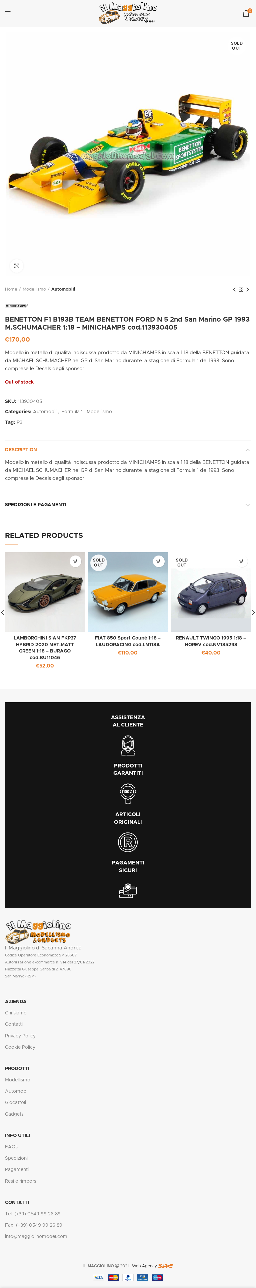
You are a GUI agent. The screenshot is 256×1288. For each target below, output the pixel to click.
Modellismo (34, 289)
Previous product (234, 289)
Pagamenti (17, 1169)
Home (11, 289)
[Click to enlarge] (16, 266)
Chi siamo (16, 1013)
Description (21, 450)
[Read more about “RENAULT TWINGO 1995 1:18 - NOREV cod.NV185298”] (242, 561)
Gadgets (14, 1114)
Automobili (63, 289)
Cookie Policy (20, 1047)
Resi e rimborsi (21, 1181)
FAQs (11, 1147)
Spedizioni (16, 1158)
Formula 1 (72, 412)
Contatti (14, 1024)
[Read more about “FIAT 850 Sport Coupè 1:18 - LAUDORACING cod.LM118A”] (159, 561)
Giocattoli (15, 1102)
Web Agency (144, 1266)
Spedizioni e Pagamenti (35, 505)
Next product (247, 289)
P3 (19, 422)
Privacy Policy (20, 1036)
